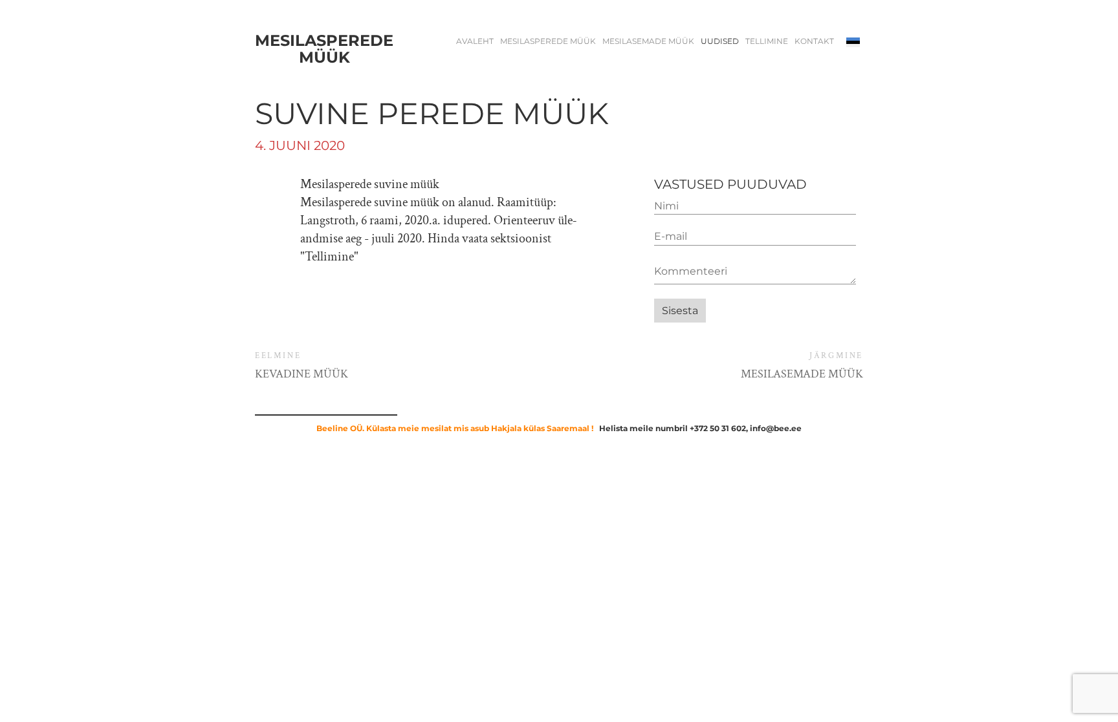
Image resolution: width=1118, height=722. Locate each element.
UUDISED (720, 41)
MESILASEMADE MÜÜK (648, 41)
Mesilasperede (324, 49)
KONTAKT (814, 41)
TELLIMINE (766, 41)
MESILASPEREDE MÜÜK (548, 41)
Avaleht (475, 41)
